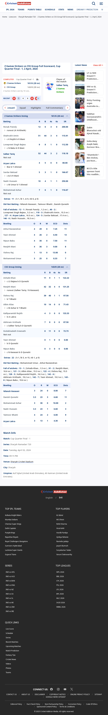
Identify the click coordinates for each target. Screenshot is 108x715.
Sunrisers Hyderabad (13, 546)
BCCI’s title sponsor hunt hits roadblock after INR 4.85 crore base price (94, 171)
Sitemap (98, 694)
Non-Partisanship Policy (54, 704)
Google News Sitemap (56, 697)
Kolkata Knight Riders (13, 515)
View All (97, 65)
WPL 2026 (60, 572)
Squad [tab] (23, 107)
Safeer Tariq (62, 85)
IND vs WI (10, 602)
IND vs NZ (10, 589)
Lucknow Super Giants (13, 550)
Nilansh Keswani (11, 391)
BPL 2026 (60, 594)
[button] (38, 98)
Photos (8, 668)
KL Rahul (59, 515)
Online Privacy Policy (80, 694)
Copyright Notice (58, 694)
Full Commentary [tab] (54, 107)
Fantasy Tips (10, 655)
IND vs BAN (10, 581)
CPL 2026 (60, 581)
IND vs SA (10, 594)
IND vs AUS (10, 576)
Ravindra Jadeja (62, 541)
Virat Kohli (60, 528)
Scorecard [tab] (10, 107)
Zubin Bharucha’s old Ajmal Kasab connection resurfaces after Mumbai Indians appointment (94, 130)
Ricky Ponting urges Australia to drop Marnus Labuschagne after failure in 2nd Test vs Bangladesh (94, 103)
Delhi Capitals (10, 528)
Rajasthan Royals (11, 537)
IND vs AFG (10, 572)
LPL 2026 (59, 589)
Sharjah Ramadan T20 (20, 444)
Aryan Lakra (9, 163)
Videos (8, 664)
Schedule (50, 9)
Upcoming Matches (13, 646)
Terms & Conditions (67, 706)
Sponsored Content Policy (47, 706)
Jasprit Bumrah (62, 546)
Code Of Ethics (91, 704)
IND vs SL (9, 598)
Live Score (10, 629)
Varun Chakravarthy (64, 554)
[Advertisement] (54, 40)
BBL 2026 (60, 576)
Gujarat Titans (10, 554)
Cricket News (11, 659)
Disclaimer (40, 694)
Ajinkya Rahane (62, 537)
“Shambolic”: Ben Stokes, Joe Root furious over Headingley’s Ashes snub (93, 157)
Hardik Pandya (62, 532)
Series (8, 637)
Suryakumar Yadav (63, 550)
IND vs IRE (10, 611)
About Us (26, 694)
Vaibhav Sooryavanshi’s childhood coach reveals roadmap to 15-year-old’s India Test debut (94, 117)
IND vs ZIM (10, 607)
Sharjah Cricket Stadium (22, 461)
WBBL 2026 (60, 607)
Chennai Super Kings (13, 524)
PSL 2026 (60, 585)
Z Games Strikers (14, 83)
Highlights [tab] (36, 107)
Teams (21, 9)
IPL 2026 (10, 9)
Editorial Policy (16, 704)
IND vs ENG (10, 585)
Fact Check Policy (33, 704)
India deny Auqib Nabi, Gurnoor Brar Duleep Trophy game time (94, 144)
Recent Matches (12, 642)
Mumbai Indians (11, 519)
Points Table (34, 9)
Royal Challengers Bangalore (16, 541)
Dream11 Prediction (87, 9)
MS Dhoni (60, 519)
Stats (61, 9)
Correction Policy (74, 704)
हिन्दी (60, 497)
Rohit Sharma (61, 524)
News (70, 9)
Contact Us (11, 694)
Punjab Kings (10, 532)
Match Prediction (12, 650)
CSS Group (11, 87)
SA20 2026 (60, 602)
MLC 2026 (60, 598)
